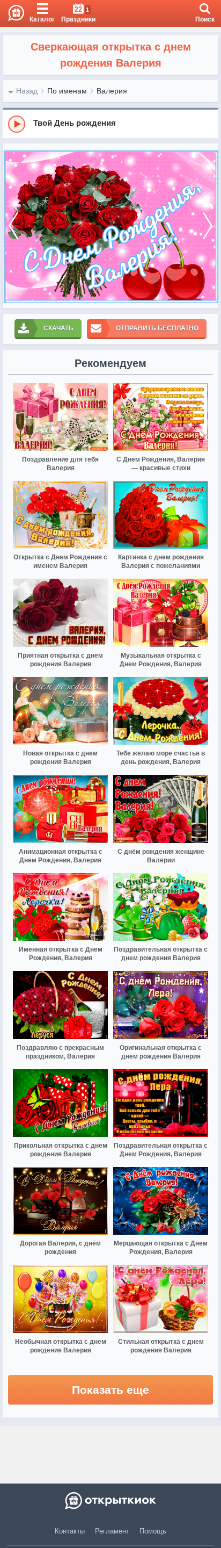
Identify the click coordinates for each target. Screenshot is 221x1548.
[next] (208, 226)
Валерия (112, 91)
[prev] (13, 226)
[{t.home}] (110, 1500)
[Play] (16, 124)
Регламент (112, 1531)
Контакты (70, 1531)
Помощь (152, 1531)
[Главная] (12, 13)
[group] (110, 123)
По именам (67, 91)
